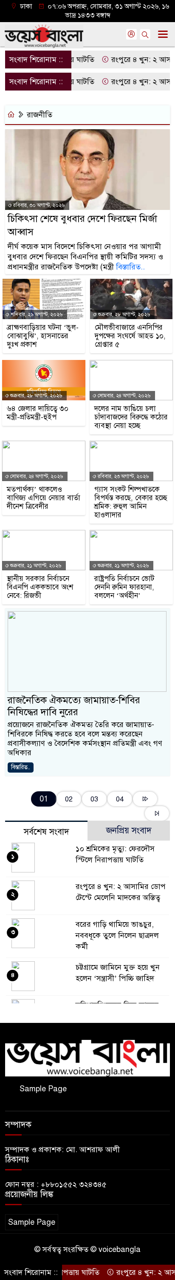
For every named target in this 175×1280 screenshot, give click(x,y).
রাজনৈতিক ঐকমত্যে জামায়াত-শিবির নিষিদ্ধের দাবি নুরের (74, 706)
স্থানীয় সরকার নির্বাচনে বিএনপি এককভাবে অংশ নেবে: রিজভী (40, 587)
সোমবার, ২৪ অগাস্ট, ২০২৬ (123, 396)
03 (94, 799)
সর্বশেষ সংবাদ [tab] (46, 832)
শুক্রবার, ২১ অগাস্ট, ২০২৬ (35, 566)
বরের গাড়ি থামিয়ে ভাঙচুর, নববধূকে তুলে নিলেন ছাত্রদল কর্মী (117, 935)
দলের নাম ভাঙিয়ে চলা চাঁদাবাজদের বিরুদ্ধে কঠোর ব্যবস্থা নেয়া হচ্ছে (131, 417)
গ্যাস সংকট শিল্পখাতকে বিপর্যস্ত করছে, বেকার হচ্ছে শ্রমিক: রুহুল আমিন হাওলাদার (130, 502)
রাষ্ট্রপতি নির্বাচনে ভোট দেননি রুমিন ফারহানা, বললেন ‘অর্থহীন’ (124, 587)
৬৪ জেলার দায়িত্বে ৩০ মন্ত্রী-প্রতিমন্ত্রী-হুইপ (37, 413)
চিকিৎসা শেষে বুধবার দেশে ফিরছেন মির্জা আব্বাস (82, 225)
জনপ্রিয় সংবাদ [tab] (129, 830)
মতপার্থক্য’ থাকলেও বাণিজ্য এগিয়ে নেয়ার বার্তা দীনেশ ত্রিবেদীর (43, 498)
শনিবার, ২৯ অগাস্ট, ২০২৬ (35, 314)
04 (120, 799)
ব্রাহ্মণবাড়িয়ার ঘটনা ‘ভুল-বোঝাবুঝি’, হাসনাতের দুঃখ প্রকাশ (43, 336)
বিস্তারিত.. (130, 267)
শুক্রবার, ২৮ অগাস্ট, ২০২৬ (123, 314)
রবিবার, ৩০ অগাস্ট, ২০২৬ (38, 205)
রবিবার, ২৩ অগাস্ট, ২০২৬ (122, 476)
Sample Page (43, 1088)
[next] (145, 799)
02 (69, 799)
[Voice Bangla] (87, 1057)
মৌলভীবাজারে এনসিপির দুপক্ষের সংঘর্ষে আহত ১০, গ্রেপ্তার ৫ (130, 336)
